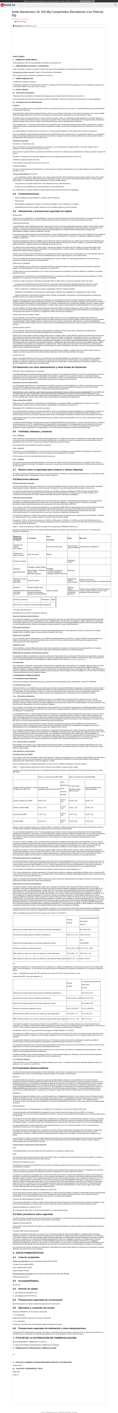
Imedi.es (9, 4)
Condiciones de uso (51, 1412)
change (34, 26)
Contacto (74, 1412)
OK (93, 1)
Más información (85, 1)
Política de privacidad (64, 1412)
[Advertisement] (5, 82)
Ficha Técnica (21, 21)
